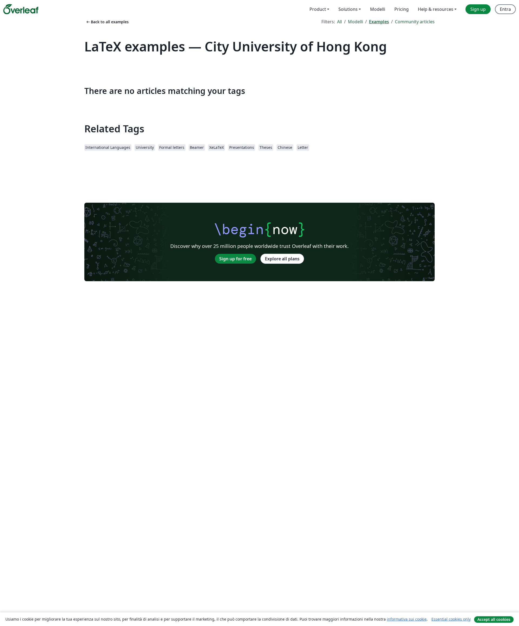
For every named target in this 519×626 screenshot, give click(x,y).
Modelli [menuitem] (377, 9)
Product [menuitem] (318, 9)
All (339, 22)
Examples (379, 22)
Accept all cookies (493, 619)
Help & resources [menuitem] (435, 9)
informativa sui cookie (407, 619)
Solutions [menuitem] (348, 9)
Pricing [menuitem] (401, 9)
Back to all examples (107, 21)
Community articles (415, 22)
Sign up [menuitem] (478, 9)
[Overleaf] (20, 9)
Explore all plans (282, 259)
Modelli (355, 22)
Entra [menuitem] (505, 9)
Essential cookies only (451, 619)
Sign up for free (235, 259)
